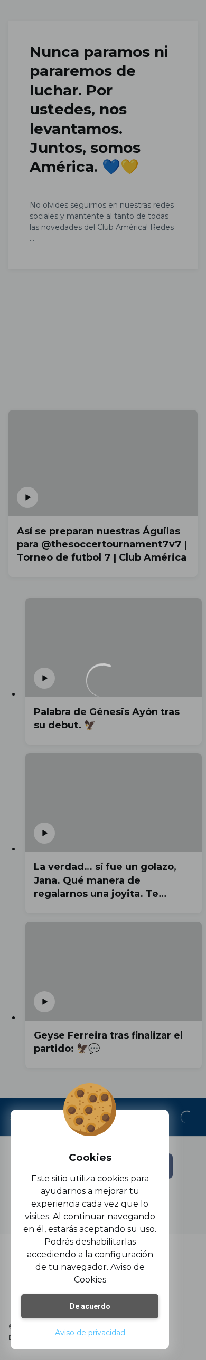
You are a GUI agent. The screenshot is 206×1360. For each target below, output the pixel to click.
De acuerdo (90, 1306)
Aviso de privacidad (90, 1332)
